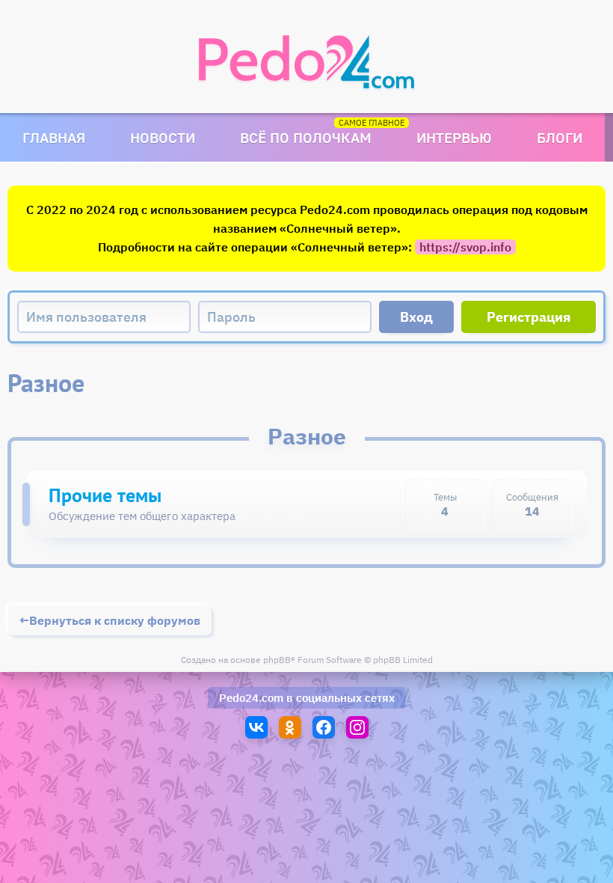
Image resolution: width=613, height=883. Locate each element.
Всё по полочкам (306, 137)
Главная (53, 137)
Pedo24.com (251, 698)
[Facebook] (323, 727)
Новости (162, 137)
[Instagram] (357, 727)
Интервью (454, 137)
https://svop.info (465, 246)
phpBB (277, 659)
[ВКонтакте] (256, 727)
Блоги (559, 137)
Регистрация (529, 317)
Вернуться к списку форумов (114, 620)
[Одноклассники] (290, 727)
